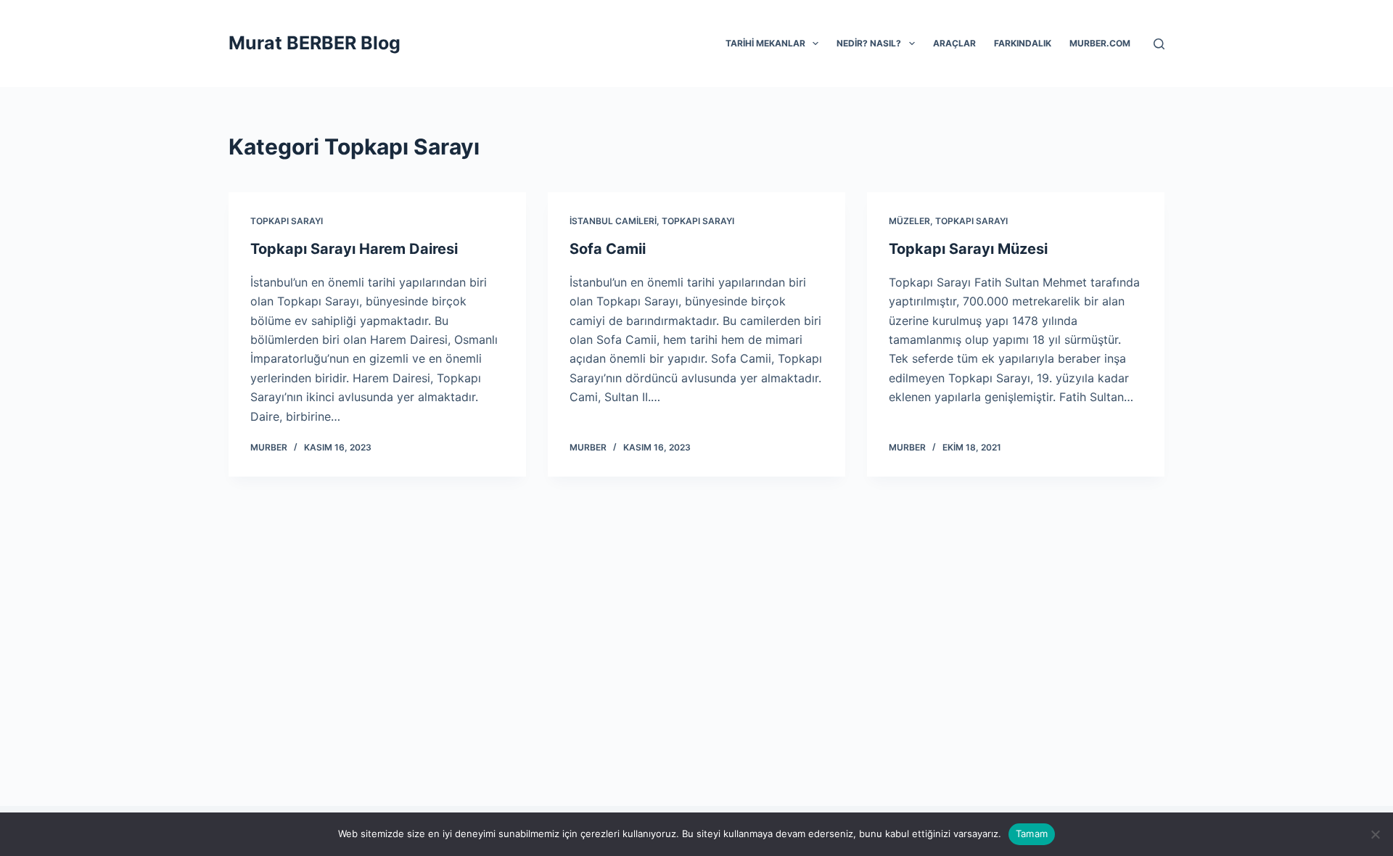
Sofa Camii (608, 249)
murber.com (1099, 43)
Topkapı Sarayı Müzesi (968, 249)
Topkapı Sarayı (286, 220)
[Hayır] (1375, 834)
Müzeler (909, 220)
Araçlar (954, 43)
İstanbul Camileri (613, 220)
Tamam (1032, 833)
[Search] (1159, 43)
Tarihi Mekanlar (765, 43)
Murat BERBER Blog (314, 43)
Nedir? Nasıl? (869, 43)
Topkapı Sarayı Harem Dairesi (354, 249)
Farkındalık (1022, 43)
